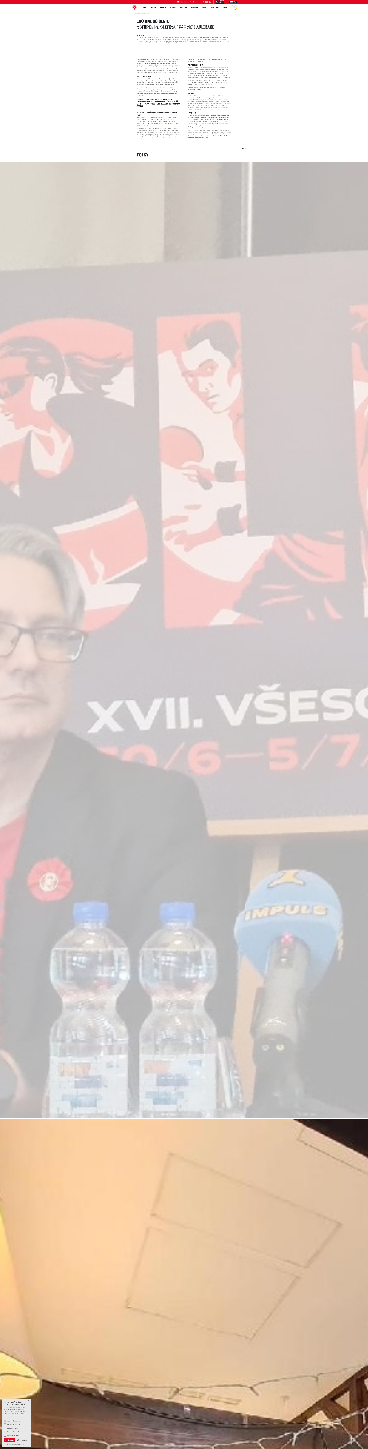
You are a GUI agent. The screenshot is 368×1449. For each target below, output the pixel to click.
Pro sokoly (233, 2)
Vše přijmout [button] (9, 1440)
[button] (16, 1444)
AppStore (156, 123)
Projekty (163, 7)
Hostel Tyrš (183, 7)
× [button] (28, 1400)
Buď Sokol (173, 7)
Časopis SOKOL (214, 7)
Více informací (17, 1417)
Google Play (145, 123)
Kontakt (204, 7)
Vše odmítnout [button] (22, 1440)
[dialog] (16, 1423)
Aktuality (153, 7)
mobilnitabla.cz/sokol (194, 89)
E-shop (225, 7)
